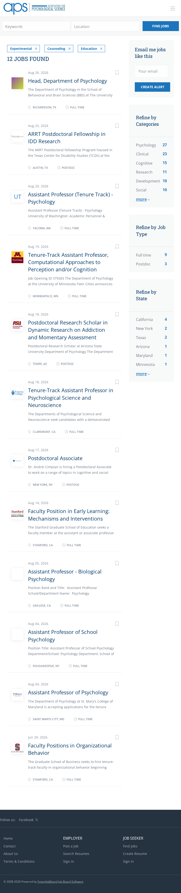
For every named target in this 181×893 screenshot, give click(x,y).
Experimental (21, 48)
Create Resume (135, 853)
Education (89, 48)
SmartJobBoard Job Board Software (60, 882)
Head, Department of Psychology (67, 80)
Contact (10, 846)
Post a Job (70, 846)
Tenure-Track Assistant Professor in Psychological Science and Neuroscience (70, 397)
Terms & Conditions (19, 861)
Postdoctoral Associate (55, 458)
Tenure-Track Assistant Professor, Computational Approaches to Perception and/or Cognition (68, 262)
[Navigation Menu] (172, 8)
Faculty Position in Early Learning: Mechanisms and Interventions (69, 514)
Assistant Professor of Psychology (68, 692)
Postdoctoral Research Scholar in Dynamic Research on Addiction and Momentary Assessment (68, 330)
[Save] (112, 73)
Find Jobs (160, 26)
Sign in (68, 861)
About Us (11, 853)
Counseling (56, 48)
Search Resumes (76, 853)
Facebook (26, 820)
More (141, 199)
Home (8, 838)
